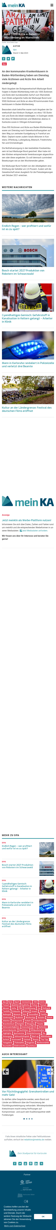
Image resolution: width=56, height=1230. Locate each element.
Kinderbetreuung (33, 1033)
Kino (25, 1014)
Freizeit (6, 1005)
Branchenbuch (9, 1024)
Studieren (19, 1018)
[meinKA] (13, 5)
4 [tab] (32, 1118)
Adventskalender (10, 1030)
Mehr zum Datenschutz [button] (14, 1226)
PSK (20, 1008)
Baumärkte (7, 1046)
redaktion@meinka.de (34, 1139)
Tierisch (43, 1005)
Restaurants (17, 1021)
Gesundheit (33, 1014)
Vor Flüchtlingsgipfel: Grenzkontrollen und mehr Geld (28, 1093)
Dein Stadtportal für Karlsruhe (32, 1153)
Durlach (6, 1039)
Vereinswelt (16, 1039)
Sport (17, 1002)
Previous (6, 1071)
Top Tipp (44, 1039)
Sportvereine (19, 1033)
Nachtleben (24, 1030)
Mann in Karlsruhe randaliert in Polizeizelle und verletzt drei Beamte (28, 364)
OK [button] (43, 1217)
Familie (44, 1014)
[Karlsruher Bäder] (26, 1195)
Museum (17, 1014)
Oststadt (27, 1039)
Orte (35, 1027)
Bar (44, 1033)
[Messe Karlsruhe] (26, 1188)
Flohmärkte (19, 1043)
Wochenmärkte (43, 1043)
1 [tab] (24, 1118)
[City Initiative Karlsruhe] (26, 1202)
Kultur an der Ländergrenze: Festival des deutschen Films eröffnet (27, 409)
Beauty (36, 1039)
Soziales (41, 1018)
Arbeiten (6, 1021)
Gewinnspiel (8, 1018)
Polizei (35, 1005)
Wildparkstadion (37, 1030)
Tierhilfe (6, 1011)
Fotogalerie (7, 1043)
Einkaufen (16, 1011)
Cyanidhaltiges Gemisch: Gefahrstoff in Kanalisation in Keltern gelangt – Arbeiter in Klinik (27, 318)
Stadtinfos (25, 1005)
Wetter (42, 1011)
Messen (6, 1008)
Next (50, 1071)
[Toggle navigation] (52, 5)
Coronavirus (26, 1002)
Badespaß (7, 1014)
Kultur (14, 1008)
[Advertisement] (28, 455)
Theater (40, 1024)
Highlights (7, 1033)
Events (42, 1002)
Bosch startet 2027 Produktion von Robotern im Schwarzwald (23, 272)
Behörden (43, 1027)
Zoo (39, 1008)
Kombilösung (29, 1008)
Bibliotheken (46, 1036)
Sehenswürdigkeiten (11, 1027)
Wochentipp (30, 1018)
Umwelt (34, 1011)
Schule (49, 1018)
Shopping (31, 1024)
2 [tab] (26, 1118)
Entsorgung (7, 1036)
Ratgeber (21, 1024)
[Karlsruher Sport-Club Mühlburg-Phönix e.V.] (26, 1182)
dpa (15, 49)
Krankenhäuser (39, 1021)
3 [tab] (29, 1118)
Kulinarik (46, 1008)
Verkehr (27, 1021)
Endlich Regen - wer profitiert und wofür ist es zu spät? (26, 227)
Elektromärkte (20, 1046)
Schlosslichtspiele (22, 1036)
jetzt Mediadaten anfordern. (35, 530)
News (10, 1002)
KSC (35, 1002)
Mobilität (15, 1005)
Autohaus (32, 1046)
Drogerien (30, 1043)
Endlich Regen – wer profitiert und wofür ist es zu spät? (17, 847)
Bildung (26, 1011)
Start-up (35, 1036)
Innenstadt (26, 1027)
